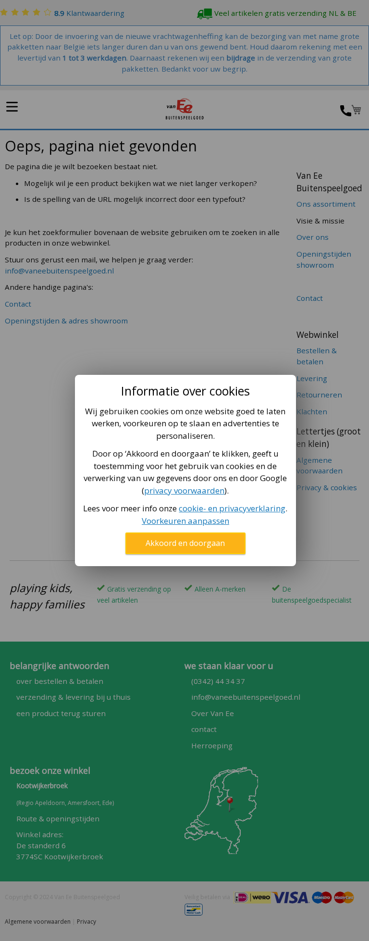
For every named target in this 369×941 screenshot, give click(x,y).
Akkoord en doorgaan (185, 543)
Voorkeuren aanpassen (185, 520)
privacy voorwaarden (184, 490)
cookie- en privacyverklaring (232, 508)
